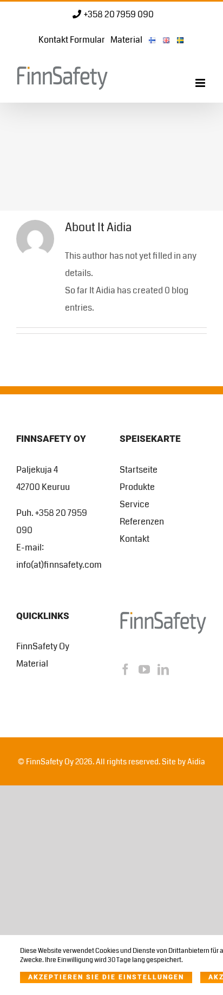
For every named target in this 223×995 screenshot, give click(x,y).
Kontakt (134, 539)
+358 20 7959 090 (119, 14)
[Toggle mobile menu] (201, 83)
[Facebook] (125, 669)
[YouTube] (144, 669)
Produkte (137, 487)
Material (32, 663)
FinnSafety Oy (42, 646)
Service (134, 504)
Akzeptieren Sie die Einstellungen (106, 977)
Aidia (196, 761)
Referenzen (142, 521)
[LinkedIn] (163, 669)
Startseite (139, 469)
